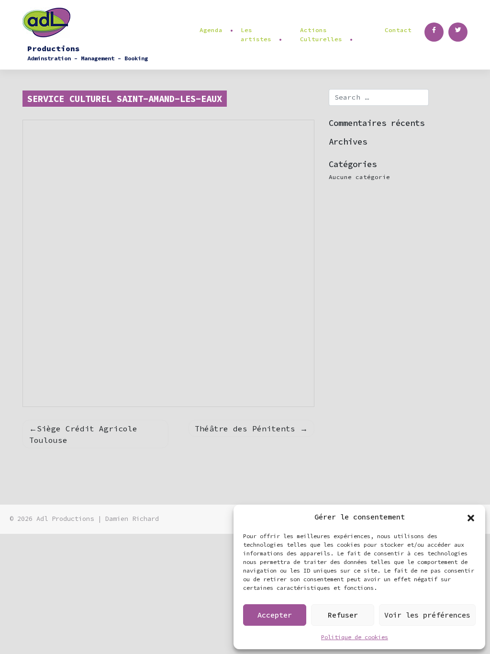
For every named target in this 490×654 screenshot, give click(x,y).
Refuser (343, 615)
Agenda (211, 30)
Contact (398, 30)
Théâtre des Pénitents (245, 428)
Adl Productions (65, 519)
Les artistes (256, 34)
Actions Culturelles (321, 34)
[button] (471, 517)
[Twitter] (458, 32)
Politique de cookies (354, 637)
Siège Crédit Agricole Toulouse (83, 434)
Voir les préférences (427, 615)
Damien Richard (132, 519)
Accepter (274, 615)
